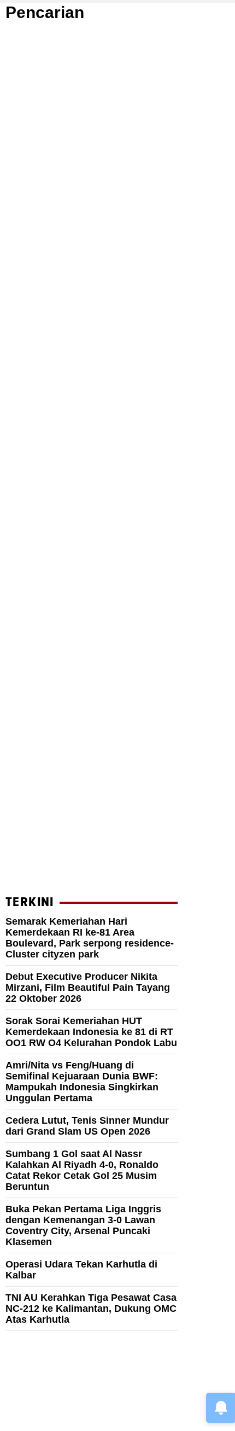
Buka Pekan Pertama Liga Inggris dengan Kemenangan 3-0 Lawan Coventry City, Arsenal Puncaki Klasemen (83, 1225)
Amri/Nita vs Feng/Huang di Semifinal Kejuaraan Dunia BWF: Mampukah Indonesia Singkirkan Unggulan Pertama (81, 1081)
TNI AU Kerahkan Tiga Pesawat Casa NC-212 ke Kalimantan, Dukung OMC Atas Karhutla (91, 1308)
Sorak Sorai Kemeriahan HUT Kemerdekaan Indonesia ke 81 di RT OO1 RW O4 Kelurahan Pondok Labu (91, 1031)
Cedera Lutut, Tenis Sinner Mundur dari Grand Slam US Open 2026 (87, 1126)
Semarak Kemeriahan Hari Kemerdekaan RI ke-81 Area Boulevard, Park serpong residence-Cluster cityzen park (89, 938)
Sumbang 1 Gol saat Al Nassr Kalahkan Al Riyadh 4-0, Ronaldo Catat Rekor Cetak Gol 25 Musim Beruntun (81, 1170)
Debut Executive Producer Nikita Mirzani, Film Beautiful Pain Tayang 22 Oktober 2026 (87, 987)
